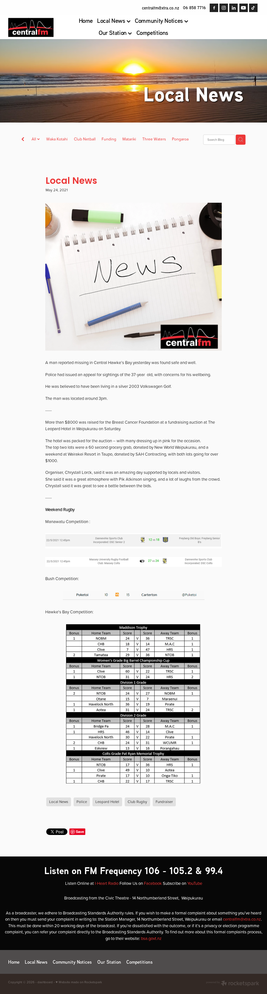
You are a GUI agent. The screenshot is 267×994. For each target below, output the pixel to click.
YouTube (194, 883)
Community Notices (159, 20)
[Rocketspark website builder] (232, 983)
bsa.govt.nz (151, 938)
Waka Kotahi (57, 139)
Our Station (113, 33)
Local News (112, 20)
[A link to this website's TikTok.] (253, 8)
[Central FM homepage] (33, 27)
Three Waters (154, 139)
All (34, 139)
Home (86, 20)
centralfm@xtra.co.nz (160, 7)
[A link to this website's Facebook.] (214, 8)
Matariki (129, 139)
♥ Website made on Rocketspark (79, 982)
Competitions (152, 33)
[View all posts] (22, 140)
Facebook (153, 883)
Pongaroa (180, 139)
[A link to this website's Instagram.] (223, 8)
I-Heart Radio (107, 883)
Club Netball (85, 139)
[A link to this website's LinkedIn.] (233, 8)
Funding (109, 139)
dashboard (45, 982)
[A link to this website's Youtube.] (243, 8)
